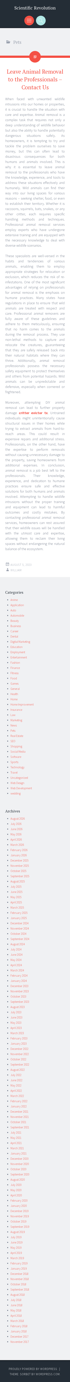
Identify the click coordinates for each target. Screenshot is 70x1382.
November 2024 (19, 928)
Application (17, 605)
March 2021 (17, 1148)
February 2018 (18, 1326)
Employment (17, 652)
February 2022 (18, 1101)
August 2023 (17, 1007)
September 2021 (19, 1127)
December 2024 (19, 923)
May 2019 (15, 1247)
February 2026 (18, 850)
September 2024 (19, 939)
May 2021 (15, 1138)
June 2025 (16, 892)
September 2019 (19, 1227)
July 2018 (15, 1300)
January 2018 (18, 1331)
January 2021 (18, 1153)
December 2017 (19, 1336)
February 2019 (18, 1263)
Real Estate (16, 736)
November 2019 (19, 1216)
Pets (12, 730)
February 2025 (18, 913)
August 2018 (17, 1295)
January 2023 (18, 1043)
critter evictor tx (33, 413)
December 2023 (19, 986)
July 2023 (15, 1012)
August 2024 (17, 944)
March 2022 (17, 1096)
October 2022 (18, 1059)
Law (12, 715)
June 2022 (16, 1080)
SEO (12, 741)
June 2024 (16, 954)
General (15, 689)
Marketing (16, 720)
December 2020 (19, 1159)
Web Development (21, 788)
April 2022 (16, 1091)
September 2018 (19, 1289)
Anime (14, 600)
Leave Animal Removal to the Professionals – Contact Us (35, 79)
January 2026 (18, 855)
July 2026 (15, 824)
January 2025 (18, 918)
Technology (17, 767)
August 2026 (17, 818)
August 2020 (17, 1179)
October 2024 (18, 934)
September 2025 (19, 876)
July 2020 (15, 1185)
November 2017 (19, 1342)
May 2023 (15, 1022)
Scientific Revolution (35, 8)
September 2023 (19, 1002)
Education (16, 647)
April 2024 (16, 965)
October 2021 (18, 1122)
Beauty (14, 621)
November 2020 (19, 1164)
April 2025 (16, 902)
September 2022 (19, 1064)
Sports (14, 762)
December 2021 (19, 1111)
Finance (15, 668)
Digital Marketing (20, 642)
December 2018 (19, 1274)
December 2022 (19, 1049)
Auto (13, 610)
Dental (14, 636)
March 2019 (17, 1258)
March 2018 (17, 1321)
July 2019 (15, 1237)
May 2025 (15, 897)
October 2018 (18, 1284)
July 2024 (15, 949)
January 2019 (18, 1268)
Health (14, 694)
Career (14, 631)
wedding (15, 793)
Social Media (17, 751)
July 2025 (15, 886)
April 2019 (16, 1253)
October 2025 (18, 871)
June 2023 (16, 1017)
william (16, 570)
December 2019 (19, 1211)
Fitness (14, 673)
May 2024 (15, 960)
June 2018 (16, 1305)
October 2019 (18, 1221)
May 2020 (15, 1190)
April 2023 (16, 1028)
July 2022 (15, 1075)
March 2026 (17, 845)
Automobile (17, 615)
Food (13, 678)
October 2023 (18, 996)
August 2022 (17, 1070)
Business (15, 626)
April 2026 (16, 839)
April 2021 (16, 1143)
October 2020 (18, 1169)
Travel (14, 772)
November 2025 (19, 866)
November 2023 (19, 991)
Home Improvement (22, 704)
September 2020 (19, 1174)
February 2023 (18, 1038)
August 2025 (17, 881)
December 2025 (19, 860)
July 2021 (15, 1132)
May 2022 (15, 1085)
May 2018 (15, 1310)
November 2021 (19, 1117)
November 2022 (19, 1054)
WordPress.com (48, 1374)
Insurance (16, 710)
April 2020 (16, 1195)
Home (14, 699)
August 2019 (17, 1232)
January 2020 (18, 1206)
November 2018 (19, 1279)
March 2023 (17, 1033)
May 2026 (15, 834)
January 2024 (18, 981)
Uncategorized (19, 778)
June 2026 (16, 829)
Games (14, 683)
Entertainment (18, 657)
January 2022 (18, 1106)
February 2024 (18, 975)
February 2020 (18, 1200)
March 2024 (17, 970)
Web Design (17, 783)
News (13, 725)
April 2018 (16, 1315)
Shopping (16, 746)
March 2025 (17, 907)
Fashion (15, 662)
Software (15, 757)
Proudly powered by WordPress (33, 1369)
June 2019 (16, 1242)
